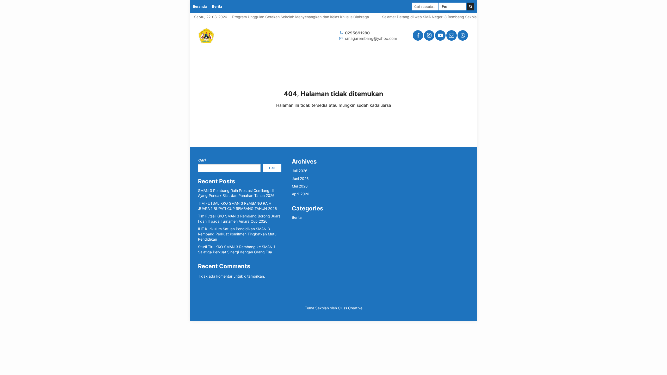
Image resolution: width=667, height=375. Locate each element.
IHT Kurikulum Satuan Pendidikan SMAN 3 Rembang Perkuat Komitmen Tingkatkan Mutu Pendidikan (237, 234)
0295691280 (357, 32)
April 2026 (300, 194)
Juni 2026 (300, 178)
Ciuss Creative (350, 308)
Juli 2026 (299, 170)
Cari (202, 160)
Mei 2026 (300, 186)
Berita (217, 6)
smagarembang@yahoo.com (371, 38)
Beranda (200, 6)
